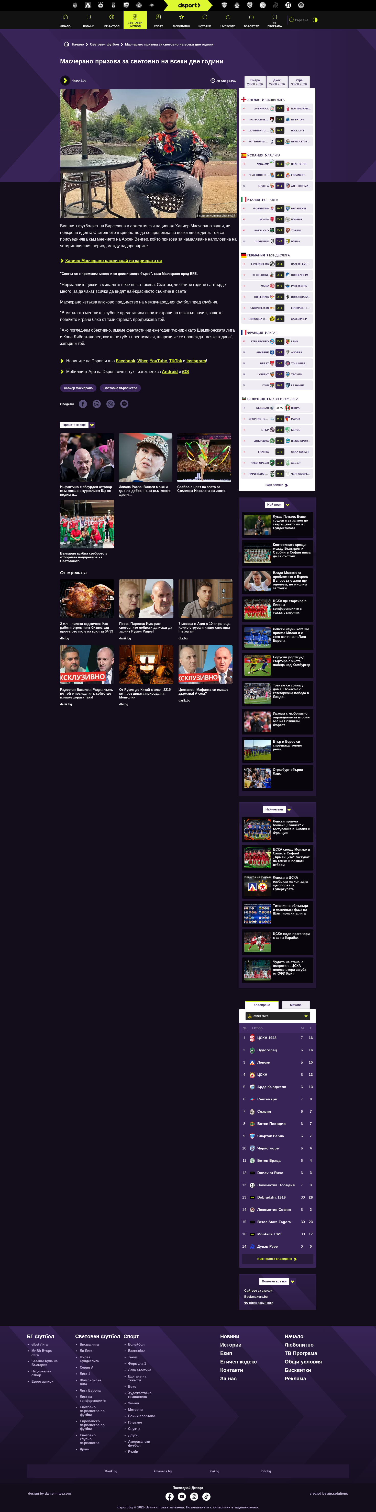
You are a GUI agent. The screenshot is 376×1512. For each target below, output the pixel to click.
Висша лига (266, 100)
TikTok (175, 361)
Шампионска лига (90, 1382)
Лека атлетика (139, 1370)
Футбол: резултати (258, 1303)
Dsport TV (251, 26)
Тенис (133, 1357)
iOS (185, 371)
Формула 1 (137, 1364)
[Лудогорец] (75, 5)
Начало (65, 26)
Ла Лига (263, 155)
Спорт (158, 26)
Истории (204, 26)
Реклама (295, 1378)
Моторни (135, 1410)
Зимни (133, 1403)
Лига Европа (90, 1390)
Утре (299, 82)
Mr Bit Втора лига (272, 399)
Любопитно (181, 26)
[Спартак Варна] (224, 5)
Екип (226, 1353)
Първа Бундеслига (89, 1359)
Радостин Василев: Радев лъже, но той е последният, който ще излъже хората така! (86, 693)
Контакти (231, 1370)
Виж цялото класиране (274, 1259)
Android (170, 371)
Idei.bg (214, 1471)
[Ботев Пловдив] (139, 5)
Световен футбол (135, 24)
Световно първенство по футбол (92, 1411)
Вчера (255, 82)
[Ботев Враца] (262, 5)
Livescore (228, 26)
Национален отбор (41, 1373)
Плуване (135, 1422)
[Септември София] (152, 5)
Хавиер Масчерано (78, 388)
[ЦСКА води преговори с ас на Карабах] (276, 942)
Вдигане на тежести (137, 1378)
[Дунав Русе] (275, 5)
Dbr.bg (266, 1471)
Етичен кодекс (238, 1361)
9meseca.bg (163, 1471)
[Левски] (88, 5)
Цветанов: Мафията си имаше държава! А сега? (203, 691)
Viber (142, 361)
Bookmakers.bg (256, 1297)
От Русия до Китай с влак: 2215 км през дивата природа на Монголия (145, 693)
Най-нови (274, 504)
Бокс (132, 1387)
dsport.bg (79, 80)
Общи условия (303, 1361)
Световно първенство (120, 388)
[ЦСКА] (100, 5)
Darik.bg (111, 1471)
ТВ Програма (275, 24)
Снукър (134, 1429)
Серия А (262, 200)
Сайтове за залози (258, 1290)
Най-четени (274, 809)
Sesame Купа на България (44, 1363)
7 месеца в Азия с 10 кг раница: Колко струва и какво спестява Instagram (204, 627)
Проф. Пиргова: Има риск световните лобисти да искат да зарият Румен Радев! (145, 627)
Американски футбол (139, 1443)
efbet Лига (39, 1344)
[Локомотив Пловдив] (288, 5)
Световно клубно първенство (89, 1439)
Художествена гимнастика (139, 1395)
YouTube (158, 361)
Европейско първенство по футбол (92, 1425)
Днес (277, 82)
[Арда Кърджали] (126, 5)
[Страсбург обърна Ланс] (276, 778)
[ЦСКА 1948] (113, 5)
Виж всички (274, 485)
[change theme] (315, 19)
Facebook (125, 361)
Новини (88, 26)
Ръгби (133, 1452)
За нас (228, 1378)
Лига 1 (262, 333)
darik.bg (125, 638)
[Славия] (237, 5)
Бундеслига (268, 255)
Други (84, 1449)
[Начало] (66, 44)
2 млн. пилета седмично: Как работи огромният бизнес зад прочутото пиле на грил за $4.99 (86, 627)
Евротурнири (42, 1381)
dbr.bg (64, 638)
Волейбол (136, 1344)
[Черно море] (250, 5)
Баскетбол (136, 1351)
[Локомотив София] (301, 5)
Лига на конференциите (93, 1399)
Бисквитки (298, 1370)
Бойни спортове (141, 1416)
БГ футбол (111, 26)
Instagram (196, 361)
